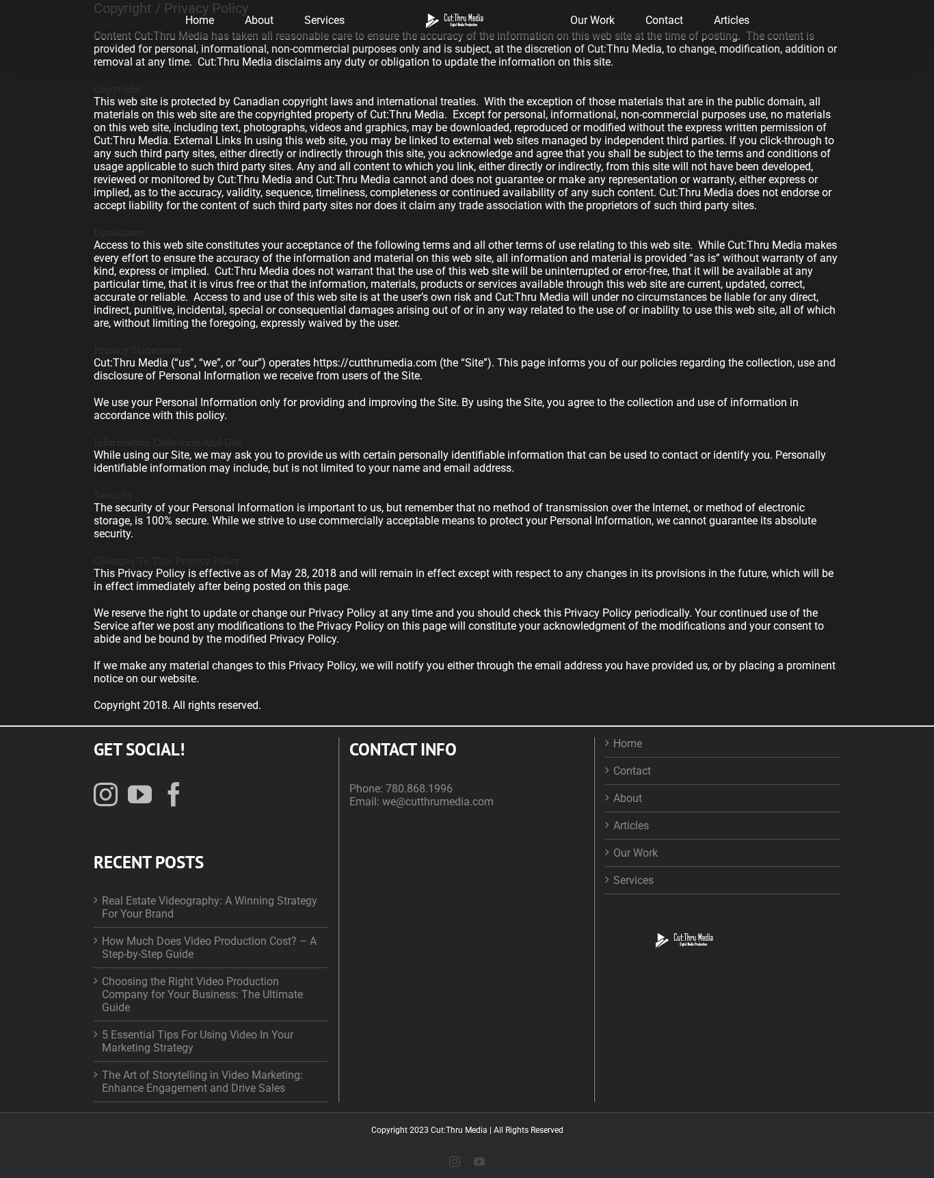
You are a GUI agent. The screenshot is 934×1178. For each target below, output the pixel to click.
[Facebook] (174, 794)
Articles (631, 825)
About (627, 798)
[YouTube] (140, 794)
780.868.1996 (419, 788)
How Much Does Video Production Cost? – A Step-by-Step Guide (209, 948)
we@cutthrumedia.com (438, 801)
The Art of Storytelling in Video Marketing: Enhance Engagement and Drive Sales (202, 1082)
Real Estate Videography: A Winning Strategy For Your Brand (209, 907)
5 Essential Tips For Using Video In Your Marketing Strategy (197, 1041)
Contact (632, 770)
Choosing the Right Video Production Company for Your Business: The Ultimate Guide (202, 994)
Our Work (635, 852)
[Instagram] (106, 794)
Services (633, 880)
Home (627, 743)
